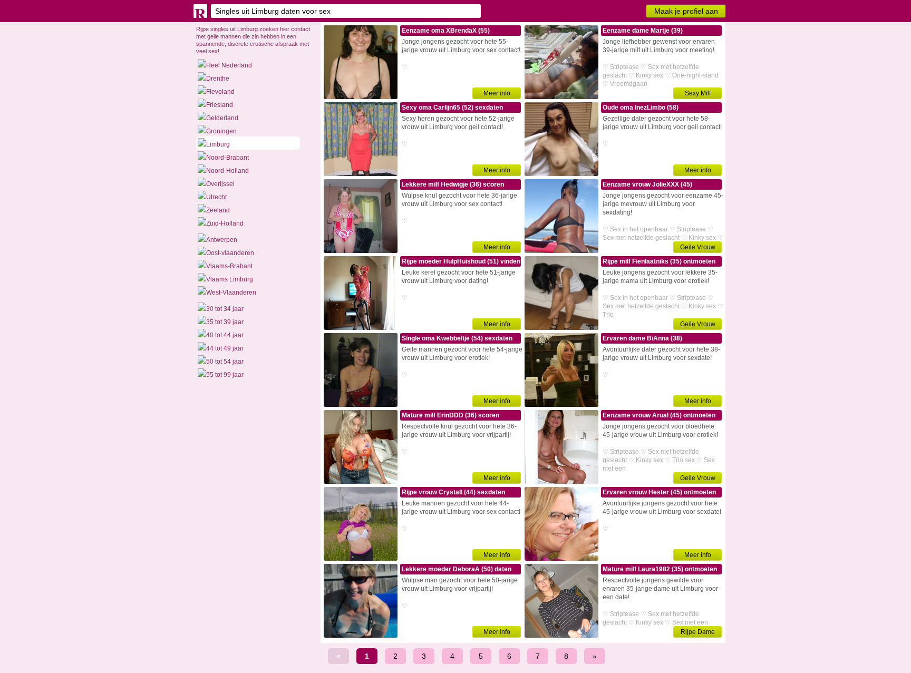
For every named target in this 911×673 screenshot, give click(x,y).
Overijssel (220, 184)
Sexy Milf (698, 93)
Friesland (219, 105)
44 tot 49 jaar (225, 348)
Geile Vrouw (697, 247)
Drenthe (217, 78)
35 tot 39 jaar (225, 322)
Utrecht (216, 197)
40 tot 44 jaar (225, 335)
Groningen (221, 131)
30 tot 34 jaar (225, 309)
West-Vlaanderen (231, 292)
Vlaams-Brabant (229, 266)
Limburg (218, 144)
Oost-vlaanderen (230, 253)
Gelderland (222, 118)
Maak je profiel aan (686, 11)
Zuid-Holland (225, 223)
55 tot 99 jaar (225, 374)
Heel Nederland (229, 65)
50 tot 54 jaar (225, 361)
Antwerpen (221, 239)
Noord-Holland (227, 170)
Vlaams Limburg (229, 279)
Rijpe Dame (698, 632)
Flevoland (220, 91)
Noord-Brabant (227, 157)
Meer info (496, 93)
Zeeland (218, 210)
